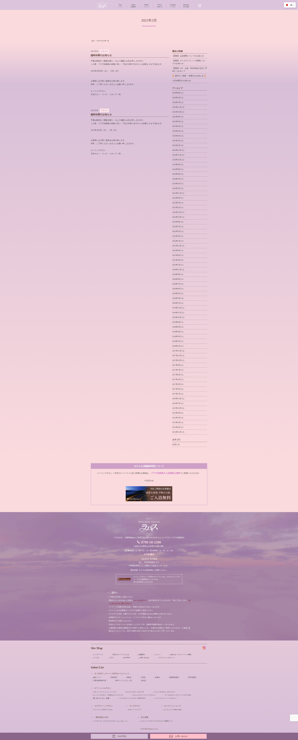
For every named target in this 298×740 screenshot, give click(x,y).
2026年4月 (176, 98)
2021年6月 (176, 255)
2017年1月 (176, 394)
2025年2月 (176, 141)
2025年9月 (176, 117)
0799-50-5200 (151, 542)
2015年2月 (176, 427)
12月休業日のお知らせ (181, 81)
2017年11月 (177, 356)
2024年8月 (176, 169)
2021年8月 (176, 250)
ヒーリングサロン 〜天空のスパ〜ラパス (108, 695)
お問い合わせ (144, 658)
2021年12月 (177, 246)
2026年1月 (176, 102)
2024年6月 (176, 174)
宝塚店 (157, 677)
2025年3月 (176, 136)
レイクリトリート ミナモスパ (165, 698)
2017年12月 (177, 351)
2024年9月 (176, 164)
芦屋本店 (114, 677)
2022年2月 (176, 236)
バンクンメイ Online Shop (172, 710)
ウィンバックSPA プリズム (103, 710)
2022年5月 (176, 231)
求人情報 (186, 6)
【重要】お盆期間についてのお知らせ (188, 56)
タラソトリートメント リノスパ (104, 692)
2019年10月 (177, 317)
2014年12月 (177, 432)
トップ (120, 6)
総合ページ (97, 677)
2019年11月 (177, 313)
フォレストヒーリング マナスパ (144, 695)
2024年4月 (176, 179)
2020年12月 (177, 270)
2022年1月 (176, 241)
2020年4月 (176, 298)
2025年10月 (177, 112)
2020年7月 (176, 284)
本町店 (128, 677)
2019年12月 (177, 308)
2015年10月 (177, 408)
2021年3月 (176, 260)
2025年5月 (176, 126)
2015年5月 (176, 418)
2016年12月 (177, 399)
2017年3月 (176, 384)
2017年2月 (176, 389)
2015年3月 (176, 422)
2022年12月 (177, 212)
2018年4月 (176, 332)
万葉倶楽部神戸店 (99, 680)
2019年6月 (176, 322)
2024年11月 (177, 155)
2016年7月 (176, 403)
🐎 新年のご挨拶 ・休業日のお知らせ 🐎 (189, 76)
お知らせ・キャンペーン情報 (180, 654)
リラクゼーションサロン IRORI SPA (132, 698)
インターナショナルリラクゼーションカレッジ (110, 721)
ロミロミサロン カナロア (135, 692)
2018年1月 (176, 346)
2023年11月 (177, 193)
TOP (92, 41)
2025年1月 (176, 145)
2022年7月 (176, 227)
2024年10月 (177, 160)
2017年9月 (176, 365)
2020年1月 (176, 303)
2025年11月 (177, 107)
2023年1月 (176, 207)
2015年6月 (176, 413)
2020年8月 (176, 279)
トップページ (98, 654)
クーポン (173, 6)
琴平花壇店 (192, 677)
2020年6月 (176, 289)
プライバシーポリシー (166, 658)
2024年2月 (176, 184)
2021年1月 (176, 265)
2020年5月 (176, 293)
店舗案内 (133, 6)
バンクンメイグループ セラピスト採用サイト (156, 721)
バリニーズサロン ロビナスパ (164, 692)
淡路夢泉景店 (174, 677)
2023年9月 (176, 198)
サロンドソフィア (134, 710)
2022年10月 (177, 217)
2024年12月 (177, 150)
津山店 (143, 680)
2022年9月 (176, 222)
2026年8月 (176, 93)
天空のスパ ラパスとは (120, 654)
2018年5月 (176, 327)
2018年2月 (176, 341)
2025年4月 (176, 131)
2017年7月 (176, 370)
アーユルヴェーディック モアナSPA (178, 695)
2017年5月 (176, 379)
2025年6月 (176, 121)
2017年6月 (176, 375)
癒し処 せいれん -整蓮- (101, 698)
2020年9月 (176, 274)
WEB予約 (126, 658)
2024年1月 (176, 188)
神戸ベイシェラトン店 (123, 680)
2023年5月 (176, 203)
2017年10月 (177, 360)
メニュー (146, 6)
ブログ (111, 658)
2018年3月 (176, 336)
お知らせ (160, 6)
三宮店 (143, 677)
